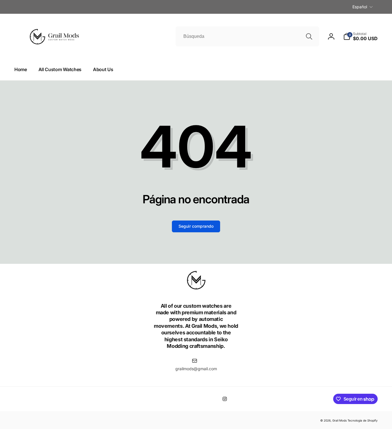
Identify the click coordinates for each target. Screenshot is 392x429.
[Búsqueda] (309, 36)
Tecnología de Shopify (363, 420)
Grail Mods (339, 420)
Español (359, 6)
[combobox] (247, 36)
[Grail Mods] (196, 290)
